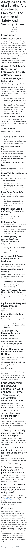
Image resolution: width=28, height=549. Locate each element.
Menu (22, 2)
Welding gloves (10, 499)
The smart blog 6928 (9, 2)
